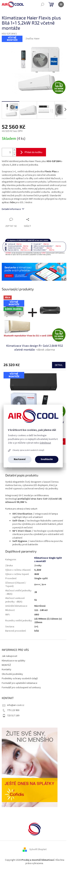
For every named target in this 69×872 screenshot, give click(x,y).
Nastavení (19, 459)
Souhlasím (47, 459)
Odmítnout (45, 443)
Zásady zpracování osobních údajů (28, 450)
